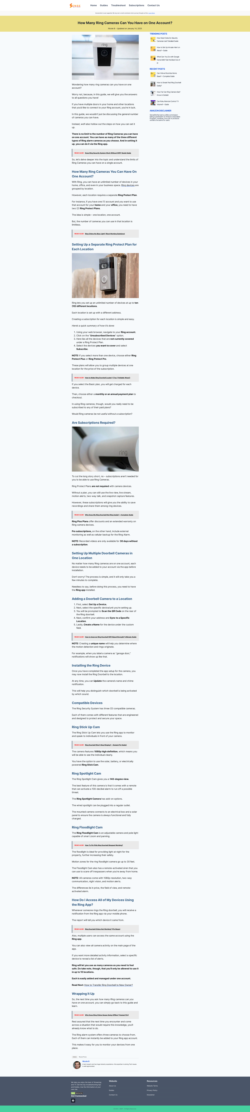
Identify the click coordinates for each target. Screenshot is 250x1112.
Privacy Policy (152, 1090)
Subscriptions (136, 5)
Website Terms (152, 1086)
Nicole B (111, 28)
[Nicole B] (77, 1065)
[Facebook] (73, 1101)
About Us (112, 1086)
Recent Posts (83, 1057)
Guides (104, 5)
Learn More (152, 13)
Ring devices (128, 185)
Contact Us (153, 5)
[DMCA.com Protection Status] (87, 1093)
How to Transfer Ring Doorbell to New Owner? (108, 985)
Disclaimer (151, 1095)
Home (93, 5)
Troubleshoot (118, 5)
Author (75, 1057)
